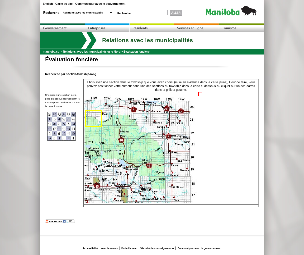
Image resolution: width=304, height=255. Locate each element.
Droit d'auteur (129, 248)
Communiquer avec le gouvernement (100, 3)
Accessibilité (90, 248)
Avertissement (109, 248)
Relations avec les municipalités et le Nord (91, 51)
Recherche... (125, 13)
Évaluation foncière (137, 51)
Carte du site (64, 3)
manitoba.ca (51, 51)
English (48, 3)
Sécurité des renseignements (157, 248)
